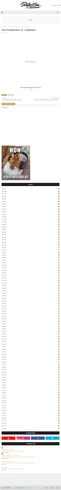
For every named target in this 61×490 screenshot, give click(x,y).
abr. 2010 (30, 420)
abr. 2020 (30, 199)
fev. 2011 (30, 395)
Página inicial (4, 26)
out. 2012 (30, 344)
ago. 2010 (30, 410)
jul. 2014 (30, 290)
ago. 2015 (30, 257)
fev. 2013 (30, 334)
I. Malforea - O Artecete (7, 461)
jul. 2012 (30, 352)
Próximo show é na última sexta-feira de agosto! (13, 451)
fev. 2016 (30, 242)
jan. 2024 (30, 196)
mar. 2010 (30, 423)
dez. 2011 (30, 369)
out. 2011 (30, 374)
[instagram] (53, 5)
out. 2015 (30, 252)
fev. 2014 (30, 303)
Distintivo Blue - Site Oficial (8, 449)
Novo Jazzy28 (23, 87)
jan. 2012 (30, 367)
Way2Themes (13, 487)
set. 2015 (30, 255)
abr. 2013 (30, 329)
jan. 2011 (30, 397)
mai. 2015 (30, 265)
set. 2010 (30, 408)
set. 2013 (30, 316)
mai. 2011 (30, 387)
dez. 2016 (30, 216)
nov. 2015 (30, 250)
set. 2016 (30, 224)
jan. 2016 (30, 244)
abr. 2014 (30, 298)
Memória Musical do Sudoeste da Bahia (11, 455)
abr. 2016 (30, 237)
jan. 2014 (30, 306)
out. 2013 (30, 313)
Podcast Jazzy (11, 26)
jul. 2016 (30, 229)
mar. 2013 (30, 331)
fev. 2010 (30, 425)
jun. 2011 (30, 385)
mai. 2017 (30, 204)
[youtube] (55, 5)
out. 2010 (30, 405)
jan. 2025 (30, 194)
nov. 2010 (30, 403)
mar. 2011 (30, 392)
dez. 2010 (30, 400)
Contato (57, 487)
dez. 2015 (30, 247)
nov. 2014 (30, 280)
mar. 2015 (30, 270)
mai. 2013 (30, 326)
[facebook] (57, 5)
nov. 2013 (30, 311)
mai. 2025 (30, 191)
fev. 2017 (30, 211)
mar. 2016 (30, 239)
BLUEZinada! (4, 467)
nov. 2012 (30, 341)
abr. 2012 (30, 359)
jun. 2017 (30, 201)
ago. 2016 (30, 227)
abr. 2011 (30, 390)
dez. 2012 (30, 339)
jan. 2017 (30, 214)
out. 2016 (30, 222)
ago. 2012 (30, 349)
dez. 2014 (30, 278)
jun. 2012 (30, 354)
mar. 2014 (30, 301)
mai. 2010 (30, 418)
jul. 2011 (30, 382)
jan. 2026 (30, 188)
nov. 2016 (30, 219)
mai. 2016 (30, 234)
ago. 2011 (30, 380)
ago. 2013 (30, 318)
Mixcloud (39, 87)
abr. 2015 (30, 267)
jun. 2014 (30, 293)
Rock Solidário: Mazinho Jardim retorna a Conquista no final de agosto (18, 457)
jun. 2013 (30, 323)
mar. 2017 (30, 209)
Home (47, 487)
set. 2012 (30, 346)
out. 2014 (30, 283)
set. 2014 (30, 285)
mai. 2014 (30, 295)
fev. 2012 (30, 364)
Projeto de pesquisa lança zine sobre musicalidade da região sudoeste (18, 463)
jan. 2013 (30, 336)
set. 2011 (30, 377)
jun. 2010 (30, 415)
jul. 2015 (30, 260)
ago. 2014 (30, 288)
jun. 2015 (30, 262)
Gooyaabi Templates (26, 487)
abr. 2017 (30, 206)
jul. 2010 (30, 413)
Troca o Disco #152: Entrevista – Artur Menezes (13, 468)
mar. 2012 (30, 362)
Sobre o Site (52, 487)
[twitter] (59, 5)
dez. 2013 (30, 308)
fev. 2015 (30, 273)
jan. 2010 (30, 428)
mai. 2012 (30, 357)
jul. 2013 (30, 321)
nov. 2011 (30, 372)
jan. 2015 (30, 275)
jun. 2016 (30, 232)
